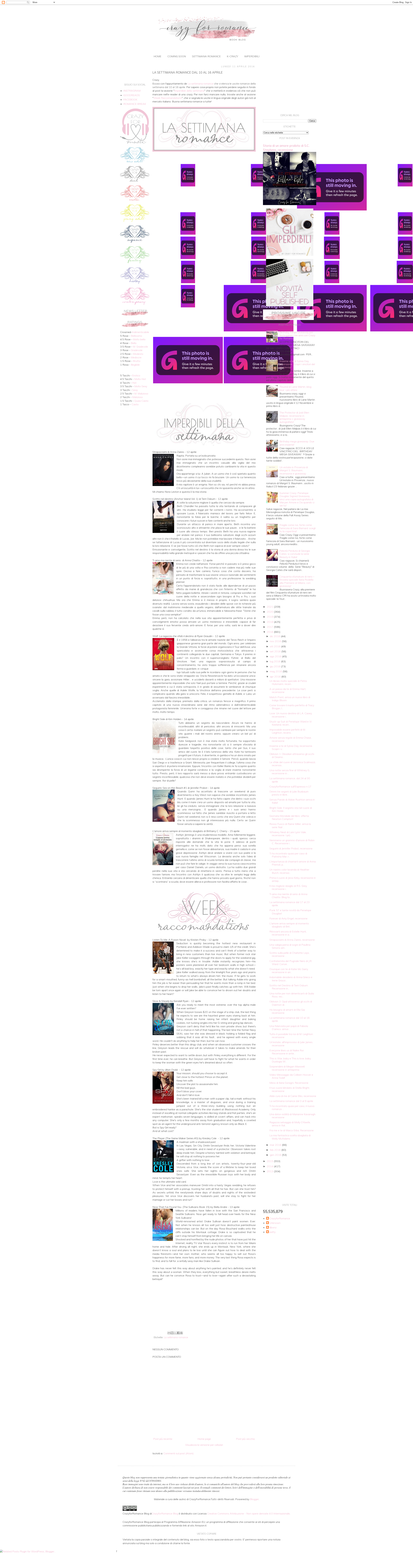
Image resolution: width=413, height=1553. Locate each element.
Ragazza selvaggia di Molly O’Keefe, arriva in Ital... (290, 1124)
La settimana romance (176, 1337)
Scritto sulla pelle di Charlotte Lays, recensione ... (289, 954)
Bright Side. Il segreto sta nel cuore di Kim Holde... (290, 809)
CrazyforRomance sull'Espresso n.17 (290, 786)
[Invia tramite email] (169, 1332)
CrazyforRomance (279, 1218)
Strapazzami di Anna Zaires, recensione (292, 939)
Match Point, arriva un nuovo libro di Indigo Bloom (289, 699)
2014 (270, 1166)
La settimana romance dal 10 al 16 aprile (289, 1019)
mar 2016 (276, 1144)
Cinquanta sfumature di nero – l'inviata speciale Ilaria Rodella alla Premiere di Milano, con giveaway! (297, 581)
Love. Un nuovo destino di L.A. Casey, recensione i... (290, 715)
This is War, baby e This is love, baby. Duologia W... (290, 1060)
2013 (270, 1171)
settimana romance (206, 56)
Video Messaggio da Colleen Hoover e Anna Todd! (291, 1076)
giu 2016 (275, 666)
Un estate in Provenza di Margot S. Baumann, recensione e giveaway (294, 470)
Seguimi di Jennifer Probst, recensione (290, 848)
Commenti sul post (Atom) (178, 1453)
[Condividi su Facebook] (178, 1332)
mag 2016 (276, 671)
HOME (157, 56)
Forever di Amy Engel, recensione (288, 918)
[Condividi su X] (175, 1332)
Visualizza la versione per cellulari (204, 1444)
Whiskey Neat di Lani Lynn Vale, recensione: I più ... (287, 834)
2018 (270, 621)
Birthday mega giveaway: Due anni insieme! (297, 443)
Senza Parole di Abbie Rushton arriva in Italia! (292, 801)
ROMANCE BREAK (134, 103)
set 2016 (275, 651)
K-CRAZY (232, 56)
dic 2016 (275, 636)
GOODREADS (131, 95)
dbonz (273, 1227)
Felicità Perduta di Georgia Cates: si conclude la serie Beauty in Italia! (295, 553)
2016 (270, 631)
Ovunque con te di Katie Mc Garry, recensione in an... (288, 970)
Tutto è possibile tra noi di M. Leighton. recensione (291, 1035)
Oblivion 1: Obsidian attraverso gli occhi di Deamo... (291, 755)
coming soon (176, 56)
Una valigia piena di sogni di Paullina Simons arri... (289, 946)
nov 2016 (276, 641)
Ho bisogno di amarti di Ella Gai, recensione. (287, 1011)
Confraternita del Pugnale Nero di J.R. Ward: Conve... (290, 962)
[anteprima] (289, 254)
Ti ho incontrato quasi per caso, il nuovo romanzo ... (291, 1107)
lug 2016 (275, 661)
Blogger (254, 1499)
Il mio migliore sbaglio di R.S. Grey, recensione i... (288, 887)
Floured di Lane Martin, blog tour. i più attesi (295, 388)
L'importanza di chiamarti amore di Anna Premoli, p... (292, 863)
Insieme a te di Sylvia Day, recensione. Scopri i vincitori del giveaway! (297, 364)
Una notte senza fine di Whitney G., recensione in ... (289, 772)
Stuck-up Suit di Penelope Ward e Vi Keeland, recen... (290, 723)
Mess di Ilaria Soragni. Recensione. (289, 1082)
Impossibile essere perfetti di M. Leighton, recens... (287, 731)
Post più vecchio (245, 1438)
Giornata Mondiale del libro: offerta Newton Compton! (289, 817)
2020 (270, 611)
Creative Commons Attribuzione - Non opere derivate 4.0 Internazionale (248, 1513)
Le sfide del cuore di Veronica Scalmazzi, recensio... (292, 764)
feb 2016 (275, 1149)
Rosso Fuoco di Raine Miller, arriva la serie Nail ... (290, 825)
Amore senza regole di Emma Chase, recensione (290, 739)
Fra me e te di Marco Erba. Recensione (291, 1130)
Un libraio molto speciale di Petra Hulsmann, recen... (288, 682)
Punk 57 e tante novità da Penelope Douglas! (290, 912)
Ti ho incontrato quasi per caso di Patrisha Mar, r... (288, 855)
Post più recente (162, 1438)
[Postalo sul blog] (172, 1332)
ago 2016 (276, 656)
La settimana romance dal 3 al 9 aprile (291, 1101)
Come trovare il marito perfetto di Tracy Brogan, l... (291, 707)
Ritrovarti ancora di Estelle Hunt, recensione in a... (288, 933)
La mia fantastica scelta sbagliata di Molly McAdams (290, 1137)
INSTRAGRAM (132, 90)
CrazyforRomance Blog (165, 1513)
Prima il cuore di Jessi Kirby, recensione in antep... (292, 879)
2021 (270, 606)
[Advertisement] (204, 1303)
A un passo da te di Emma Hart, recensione (287, 690)
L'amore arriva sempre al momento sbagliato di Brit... (289, 925)
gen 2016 (276, 1154)
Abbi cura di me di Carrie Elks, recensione (292, 1096)
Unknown (275, 1222)
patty (272, 1232)
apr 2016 (275, 676)
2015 (270, 1161)
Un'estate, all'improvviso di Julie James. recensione (291, 1043)
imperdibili (251, 56)
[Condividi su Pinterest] (181, 1332)
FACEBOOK (130, 99)
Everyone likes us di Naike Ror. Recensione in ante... (286, 1052)
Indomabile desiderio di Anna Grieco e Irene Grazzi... (290, 979)
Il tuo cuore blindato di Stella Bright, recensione (289, 1089)
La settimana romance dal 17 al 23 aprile (289, 904)
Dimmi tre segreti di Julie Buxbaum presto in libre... (288, 793)
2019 (270, 616)
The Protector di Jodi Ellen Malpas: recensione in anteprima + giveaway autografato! (294, 417)
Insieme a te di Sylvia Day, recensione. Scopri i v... (291, 747)
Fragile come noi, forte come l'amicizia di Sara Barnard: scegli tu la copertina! (298, 528)
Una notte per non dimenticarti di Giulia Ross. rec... (291, 995)
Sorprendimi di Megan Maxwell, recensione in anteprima (287, 1068)
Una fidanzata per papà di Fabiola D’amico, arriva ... (288, 1027)
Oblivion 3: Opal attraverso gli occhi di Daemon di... (290, 1003)
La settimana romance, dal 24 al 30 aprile (289, 780)
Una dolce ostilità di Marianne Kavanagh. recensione (292, 1116)
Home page (204, 1438)
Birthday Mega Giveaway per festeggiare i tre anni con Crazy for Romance (297, 335)
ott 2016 (275, 646)
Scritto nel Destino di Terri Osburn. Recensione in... (288, 987)
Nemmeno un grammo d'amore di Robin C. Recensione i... (292, 842)
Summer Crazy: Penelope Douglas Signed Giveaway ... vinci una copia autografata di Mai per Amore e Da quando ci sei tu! (297, 499)
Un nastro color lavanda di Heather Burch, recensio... (289, 871)
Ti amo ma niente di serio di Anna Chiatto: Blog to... (288, 895)
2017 (270, 626)
